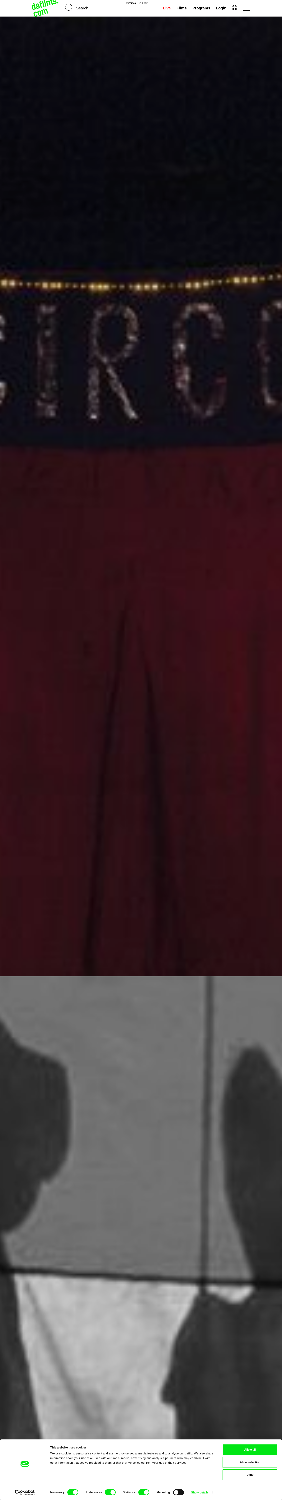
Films (181, 8)
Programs (201, 8)
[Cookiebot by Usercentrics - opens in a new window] (25, 1492)
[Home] (45, 8)
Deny (250, 1474)
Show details (200, 1492)
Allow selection (250, 1462)
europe (143, 3)
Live (167, 8)
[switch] (110, 1492)
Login (221, 8)
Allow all (250, 1449)
